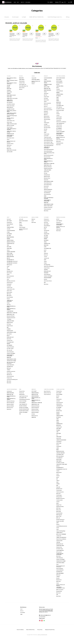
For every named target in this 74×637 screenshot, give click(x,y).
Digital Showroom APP (42, 634)
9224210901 (42, 616)
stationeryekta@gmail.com (45, 615)
